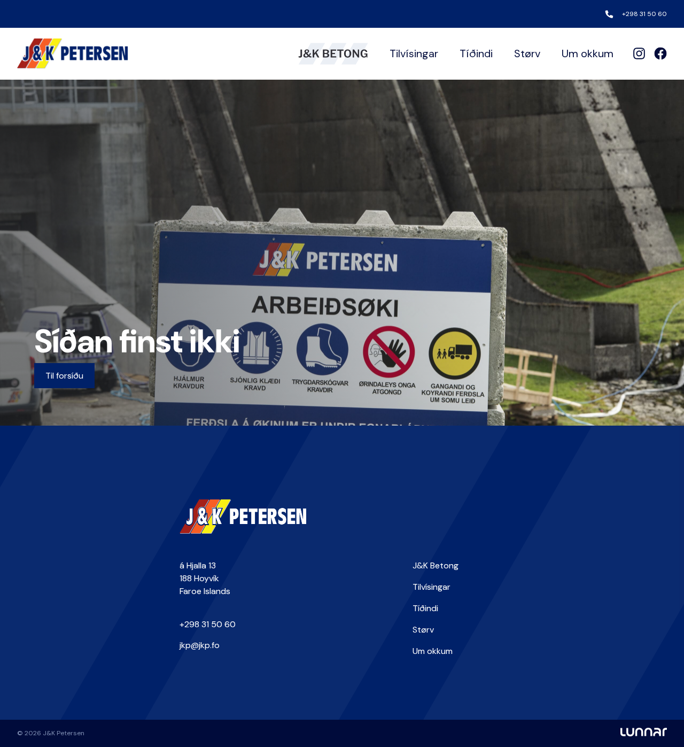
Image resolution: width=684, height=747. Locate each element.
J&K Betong (435, 565)
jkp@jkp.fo (200, 645)
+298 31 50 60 (644, 14)
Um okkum (587, 53)
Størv (527, 53)
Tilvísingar (414, 53)
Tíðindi (476, 53)
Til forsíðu (64, 375)
